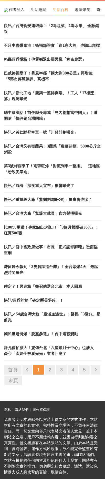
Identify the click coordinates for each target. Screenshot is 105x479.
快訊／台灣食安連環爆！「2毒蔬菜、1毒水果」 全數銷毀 (51, 29)
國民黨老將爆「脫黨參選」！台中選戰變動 (41, 334)
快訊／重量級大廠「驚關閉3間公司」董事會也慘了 (48, 199)
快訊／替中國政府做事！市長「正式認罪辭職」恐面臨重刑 (51, 250)
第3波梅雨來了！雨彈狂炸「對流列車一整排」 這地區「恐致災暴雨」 (52, 169)
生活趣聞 (38, 10)
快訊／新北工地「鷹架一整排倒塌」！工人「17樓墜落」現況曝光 (49, 96)
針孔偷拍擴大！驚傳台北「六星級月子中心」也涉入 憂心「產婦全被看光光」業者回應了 (51, 351)
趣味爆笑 (82, 10)
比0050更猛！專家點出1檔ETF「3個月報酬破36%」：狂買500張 (51, 230)
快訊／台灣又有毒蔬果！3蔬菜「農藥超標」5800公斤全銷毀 (52, 149)
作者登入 (16, 10)
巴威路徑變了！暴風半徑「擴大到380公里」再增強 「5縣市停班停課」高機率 (50, 76)
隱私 (7, 410)
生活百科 (60, 10)
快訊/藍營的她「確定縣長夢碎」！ (33, 300)
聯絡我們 (22, 410)
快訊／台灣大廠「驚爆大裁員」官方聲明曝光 (43, 213)
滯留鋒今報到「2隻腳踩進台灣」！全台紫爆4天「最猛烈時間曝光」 (51, 270)
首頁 (13, 369)
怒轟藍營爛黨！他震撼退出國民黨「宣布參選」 (45, 59)
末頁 (13, 380)
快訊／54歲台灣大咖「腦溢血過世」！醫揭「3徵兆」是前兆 (52, 317)
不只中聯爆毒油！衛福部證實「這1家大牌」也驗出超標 (52, 45)
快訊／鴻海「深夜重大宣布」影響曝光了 (39, 186)
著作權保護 (41, 410)
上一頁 (27, 370)
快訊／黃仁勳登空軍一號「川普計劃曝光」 (41, 132)
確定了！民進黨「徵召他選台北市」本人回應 (43, 286)
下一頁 (95, 370)
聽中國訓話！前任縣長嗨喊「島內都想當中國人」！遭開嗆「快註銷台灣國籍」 (51, 115)
